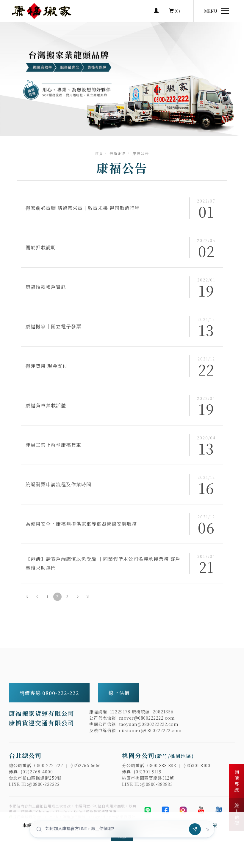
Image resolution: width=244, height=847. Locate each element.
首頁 (99, 153)
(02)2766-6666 (86, 765)
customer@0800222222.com (150, 730)
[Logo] (41, 10)
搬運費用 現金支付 (47, 365)
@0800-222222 (44, 784)
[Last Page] (88, 597)
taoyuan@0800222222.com (148, 724)
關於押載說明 (41, 247)
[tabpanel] (122, 79)
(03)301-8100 (197, 765)
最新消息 (118, 153)
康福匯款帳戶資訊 (46, 287)
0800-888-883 (161, 765)
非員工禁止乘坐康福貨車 (53, 444)
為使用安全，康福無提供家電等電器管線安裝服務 (81, 523)
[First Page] (27, 597)
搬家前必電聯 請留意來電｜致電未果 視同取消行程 (83, 208)
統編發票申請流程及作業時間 (58, 484)
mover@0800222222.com (147, 718)
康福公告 (140, 153)
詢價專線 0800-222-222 (50, 692)
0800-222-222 (48, 765)
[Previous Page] (37, 597)
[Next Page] (77, 597)
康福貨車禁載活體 (46, 405)
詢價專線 (237, 781)
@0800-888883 (157, 784)
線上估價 (119, 692)
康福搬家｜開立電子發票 (53, 326)
